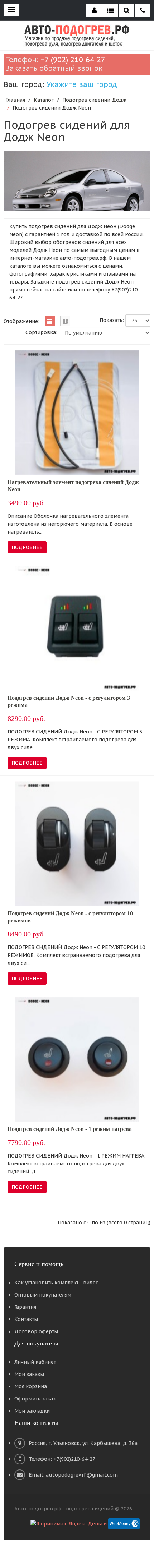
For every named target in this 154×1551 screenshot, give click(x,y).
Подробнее (27, 547)
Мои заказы (29, 1374)
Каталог (44, 100)
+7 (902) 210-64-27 (73, 59)
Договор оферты (36, 1331)
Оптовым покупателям (42, 1295)
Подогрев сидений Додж (94, 100)
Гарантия (25, 1307)
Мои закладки (32, 1411)
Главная (15, 100)
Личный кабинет (35, 1362)
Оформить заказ (35, 1398)
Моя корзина (30, 1386)
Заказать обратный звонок (53, 68)
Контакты (26, 1319)
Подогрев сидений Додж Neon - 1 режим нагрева (70, 1129)
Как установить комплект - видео (56, 1282)
